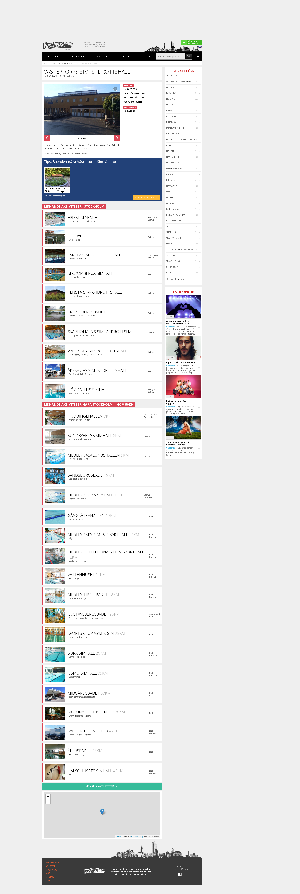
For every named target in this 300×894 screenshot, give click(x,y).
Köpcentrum (172, 162)
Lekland (170, 174)
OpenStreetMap (137, 836)
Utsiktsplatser (173, 272)
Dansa (169, 110)
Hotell (126, 56)
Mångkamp (171, 186)
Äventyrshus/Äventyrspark (180, 81)
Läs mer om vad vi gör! (136, 874)
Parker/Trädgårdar (176, 214)
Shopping (171, 232)
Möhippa (170, 197)
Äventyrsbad (172, 75)
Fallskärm (171, 122)
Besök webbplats (136, 93)
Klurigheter (172, 157)
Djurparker (172, 116)
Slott (169, 243)
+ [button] (48, 796)
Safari (169, 226)
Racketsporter (174, 220)
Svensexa (170, 255)
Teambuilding (173, 261)
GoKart (170, 145)
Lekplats (170, 180)
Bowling (170, 104)
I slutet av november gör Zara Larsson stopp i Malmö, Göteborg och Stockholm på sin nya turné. (180, 451)
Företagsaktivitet (175, 133)
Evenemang (78, 56)
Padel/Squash (173, 209)
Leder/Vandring (174, 168)
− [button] (48, 801)
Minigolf (170, 191)
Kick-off (170, 151)
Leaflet (118, 836)
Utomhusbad (172, 267)
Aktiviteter (63, 63)
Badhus (170, 87)
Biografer (171, 99)
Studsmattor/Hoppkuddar (179, 249)
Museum (170, 203)
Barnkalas (171, 93)
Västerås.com (49, 63)
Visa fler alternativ (145, 197)
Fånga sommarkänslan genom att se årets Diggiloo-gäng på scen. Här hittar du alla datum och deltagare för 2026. (180, 410)
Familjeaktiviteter (175, 128)
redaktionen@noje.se (180, 869)
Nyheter (102, 56)
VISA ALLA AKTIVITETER (100, 786)
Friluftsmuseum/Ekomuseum (180, 139)
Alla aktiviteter (177, 279)
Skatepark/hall (173, 238)
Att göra (54, 56)
